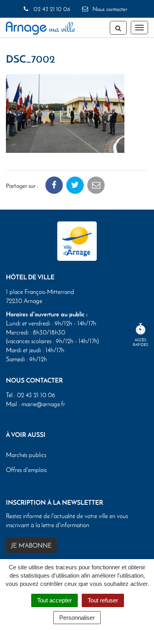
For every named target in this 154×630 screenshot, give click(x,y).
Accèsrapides (140, 342)
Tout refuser (103, 600)
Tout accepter (54, 600)
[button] (65, 112)
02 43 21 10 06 (51, 9)
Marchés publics (26, 455)
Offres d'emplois (26, 470)
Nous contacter (109, 9)
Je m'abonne (31, 545)
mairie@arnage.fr (43, 404)
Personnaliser (77, 617)
